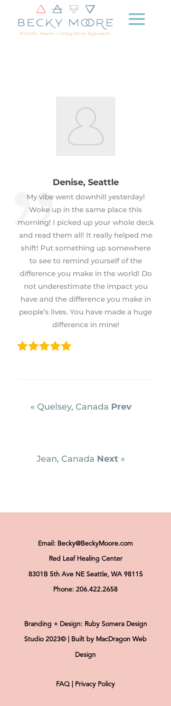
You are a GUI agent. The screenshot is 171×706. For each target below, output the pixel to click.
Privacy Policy (95, 684)
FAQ (63, 684)
